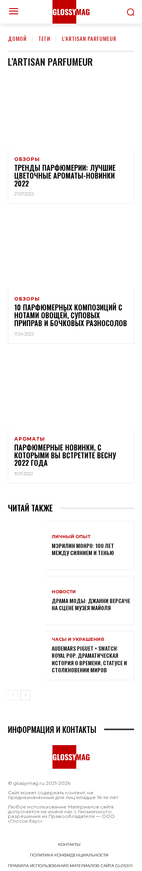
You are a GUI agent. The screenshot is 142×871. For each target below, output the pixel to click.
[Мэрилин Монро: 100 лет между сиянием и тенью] (27, 545)
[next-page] (25, 695)
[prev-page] (13, 695)
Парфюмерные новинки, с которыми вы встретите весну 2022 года (65, 455)
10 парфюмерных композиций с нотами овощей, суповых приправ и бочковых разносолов (70, 315)
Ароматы (29, 439)
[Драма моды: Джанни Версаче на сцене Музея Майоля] (27, 600)
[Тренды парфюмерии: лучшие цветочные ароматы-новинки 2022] (71, 111)
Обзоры (27, 159)
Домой (17, 38)
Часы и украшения (78, 639)
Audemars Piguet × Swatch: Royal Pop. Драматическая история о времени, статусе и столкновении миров (89, 659)
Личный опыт (71, 537)
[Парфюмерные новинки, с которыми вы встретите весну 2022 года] (71, 391)
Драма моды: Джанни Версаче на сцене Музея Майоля (91, 604)
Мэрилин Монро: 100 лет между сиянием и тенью (83, 549)
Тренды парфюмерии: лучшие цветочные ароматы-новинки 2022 (65, 175)
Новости (64, 592)
